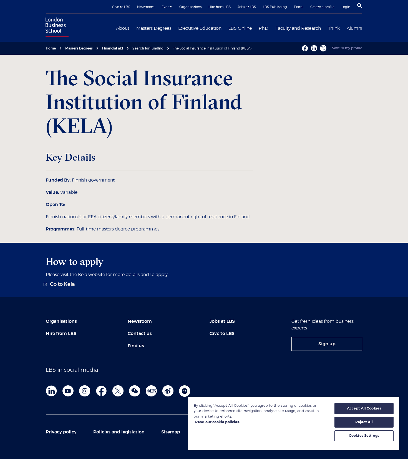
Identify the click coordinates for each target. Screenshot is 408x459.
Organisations (190, 7)
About (122, 28)
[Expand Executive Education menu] (224, 27)
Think (334, 28)
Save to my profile (347, 48)
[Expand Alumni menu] (365, 27)
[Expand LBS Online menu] (255, 27)
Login (345, 7)
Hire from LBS (219, 7)
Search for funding (147, 48)
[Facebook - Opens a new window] (305, 48)
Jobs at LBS (247, 7)
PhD (263, 28)
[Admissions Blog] (184, 390)
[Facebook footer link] (101, 390)
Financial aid (112, 48)
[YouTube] (68, 390)
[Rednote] (151, 390)
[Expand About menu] (132, 27)
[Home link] (56, 28)
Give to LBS (121, 7)
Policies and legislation (119, 432)
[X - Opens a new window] (323, 48)
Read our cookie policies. (217, 422)
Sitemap (170, 432)
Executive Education (199, 28)
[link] (60, 284)
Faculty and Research (298, 28)
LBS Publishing (275, 7)
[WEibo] (167, 390)
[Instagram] (84, 390)
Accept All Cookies (364, 408)
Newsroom (146, 7)
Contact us (140, 333)
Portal (298, 7)
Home (51, 48)
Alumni (354, 28)
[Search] (359, 5)
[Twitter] (118, 390)
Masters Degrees (153, 28)
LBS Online (240, 28)
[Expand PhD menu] (271, 27)
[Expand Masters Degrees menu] (174, 27)
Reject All (364, 422)
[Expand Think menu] (343, 27)
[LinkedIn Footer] (51, 390)
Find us (136, 346)
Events (167, 7)
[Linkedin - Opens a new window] (314, 48)
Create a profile (322, 7)
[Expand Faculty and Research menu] (324, 27)
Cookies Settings (364, 436)
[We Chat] (134, 390)
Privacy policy (61, 432)
